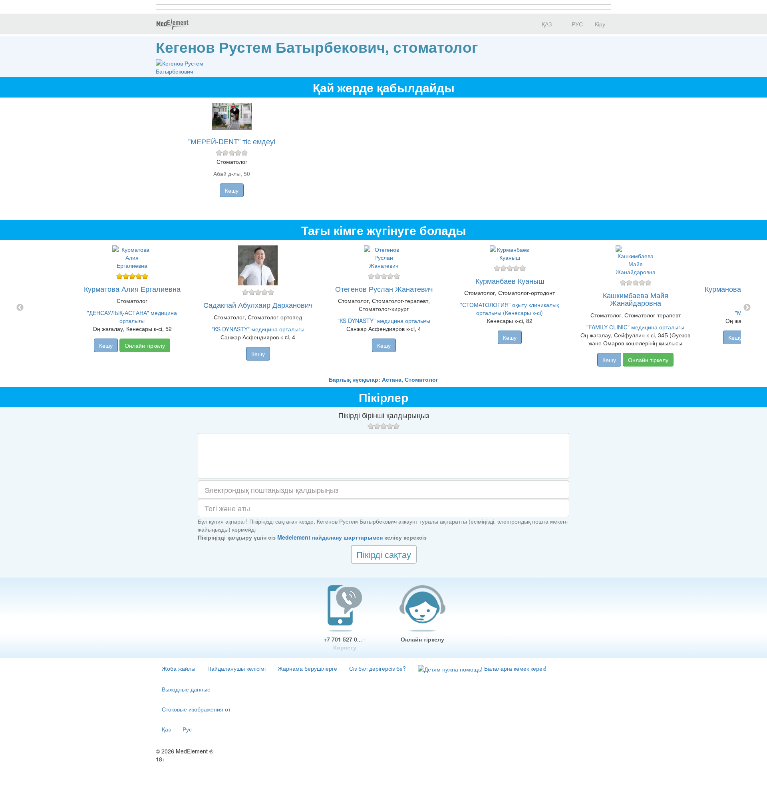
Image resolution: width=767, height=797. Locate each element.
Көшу (231, 190)
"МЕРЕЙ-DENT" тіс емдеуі (231, 141)
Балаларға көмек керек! (514, 668)
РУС (576, 24)
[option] (384, 308)
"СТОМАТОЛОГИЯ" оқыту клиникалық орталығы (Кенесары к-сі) (509, 309)
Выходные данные (186, 689)
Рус (187, 729)
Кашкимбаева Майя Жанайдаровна (635, 299)
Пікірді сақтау (383, 554)
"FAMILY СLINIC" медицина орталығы (635, 327)
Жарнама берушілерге (307, 668)
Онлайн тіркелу (145, 345)
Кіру (600, 24)
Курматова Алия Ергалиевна (132, 288)
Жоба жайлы (178, 668)
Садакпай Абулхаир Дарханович (257, 304)
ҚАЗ (546, 24)
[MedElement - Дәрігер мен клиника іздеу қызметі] (172, 24)
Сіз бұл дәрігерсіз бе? (377, 668)
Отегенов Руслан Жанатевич (384, 288)
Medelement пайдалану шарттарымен (330, 537)
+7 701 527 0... (345, 643)
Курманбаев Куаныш (509, 280)
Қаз (166, 729)
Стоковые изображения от (196, 709)
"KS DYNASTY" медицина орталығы (258, 329)
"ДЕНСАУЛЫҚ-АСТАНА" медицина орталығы (132, 317)
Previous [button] (20, 308)
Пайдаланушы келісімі (236, 668)
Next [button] (747, 308)
